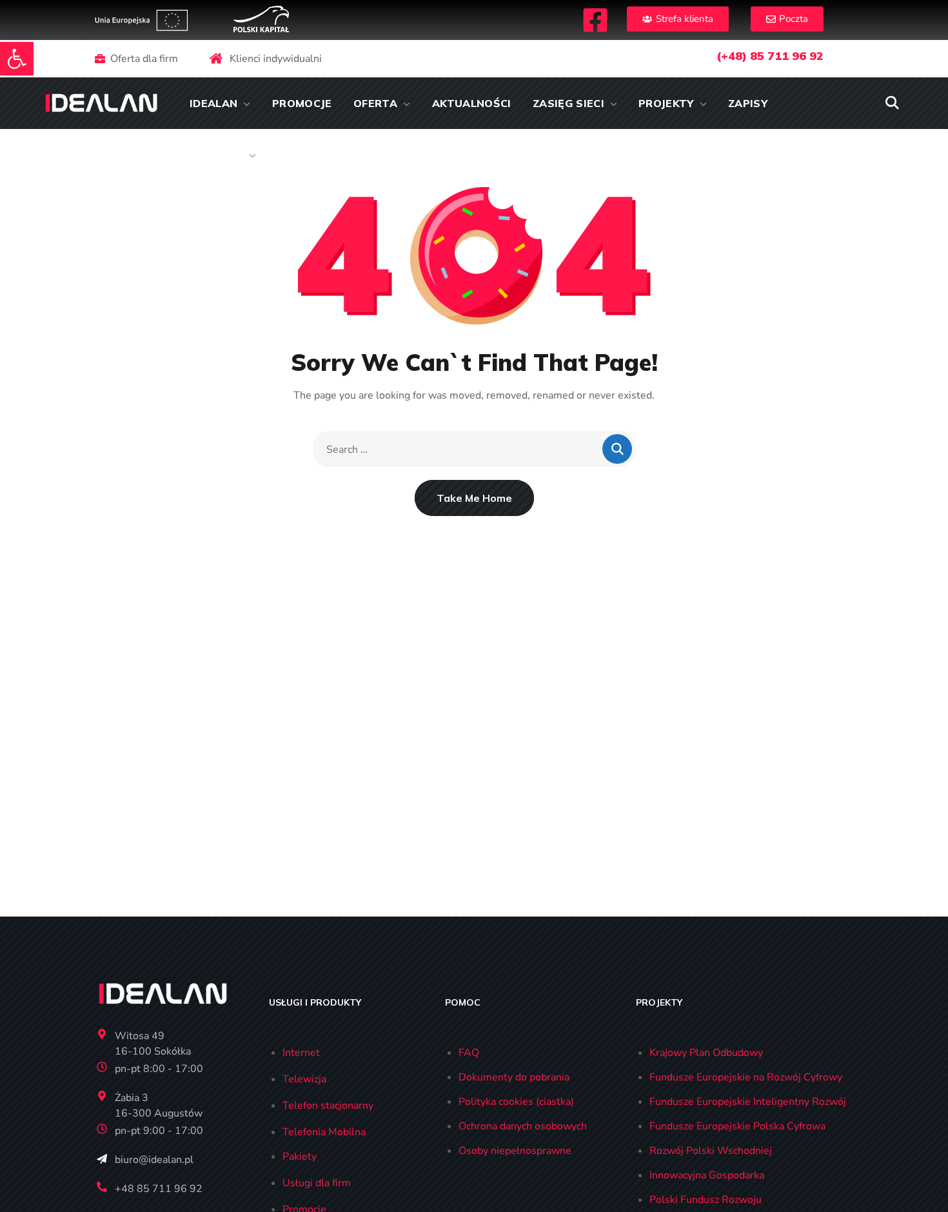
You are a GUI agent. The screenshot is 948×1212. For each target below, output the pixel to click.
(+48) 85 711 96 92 (770, 55)
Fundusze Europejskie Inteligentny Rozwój (747, 1102)
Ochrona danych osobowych (523, 1126)
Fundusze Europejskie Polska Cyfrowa (737, 1126)
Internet (301, 1053)
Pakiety (299, 1156)
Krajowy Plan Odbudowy (706, 1053)
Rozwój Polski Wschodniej (710, 1151)
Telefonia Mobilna (324, 1132)
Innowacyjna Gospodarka (706, 1175)
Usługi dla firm (316, 1183)
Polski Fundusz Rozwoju (705, 1200)
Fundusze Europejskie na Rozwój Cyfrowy (745, 1077)
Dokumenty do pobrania (514, 1077)
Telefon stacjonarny (327, 1105)
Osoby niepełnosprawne (515, 1151)
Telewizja (304, 1079)
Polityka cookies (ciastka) (516, 1102)
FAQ (469, 1053)
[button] (17, 58)
